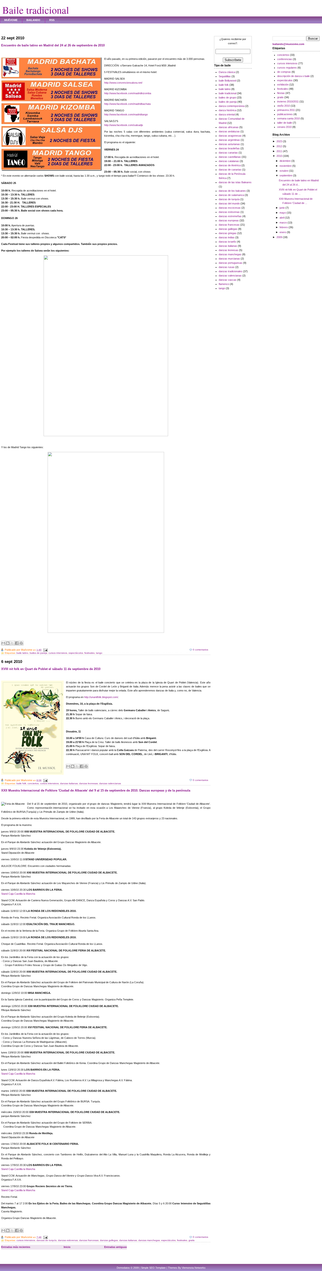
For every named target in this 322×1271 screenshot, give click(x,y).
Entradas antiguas (115, 1247)
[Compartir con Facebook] (16, 643)
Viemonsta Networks (194, 1267)
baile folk (21, 783)
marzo (284, 222)
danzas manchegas (149, 1240)
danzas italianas (69, 783)
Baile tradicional (35, 9)
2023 (280, 141)
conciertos (33, 783)
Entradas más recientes (15, 1247)
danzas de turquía (47, 1240)
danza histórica (227, 110)
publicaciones (285, 114)
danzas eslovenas (68, 1240)
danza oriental (227, 114)
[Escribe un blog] (7, 643)
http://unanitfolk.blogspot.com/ (101, 697)
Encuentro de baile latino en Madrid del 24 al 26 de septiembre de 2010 (53, 45)
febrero (284, 227)
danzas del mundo (229, 203)
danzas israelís (227, 241)
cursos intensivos (58, 653)
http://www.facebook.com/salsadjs (123, 125)
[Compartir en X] (12, 643)
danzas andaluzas (229, 131)
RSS (51, 20)
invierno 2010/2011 (288, 101)
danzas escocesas (230, 207)
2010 (280, 155)
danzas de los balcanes (232, 190)
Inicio (67, 1247)
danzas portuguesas (230, 262)
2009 (280, 237)
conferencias (284, 59)
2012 (280, 146)
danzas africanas (229, 127)
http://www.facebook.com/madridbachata (127, 103)
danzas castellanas (230, 156)
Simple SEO (148, 1267)
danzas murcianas (229, 258)
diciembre (285, 160)
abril (282, 217)
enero (283, 232)
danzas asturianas (229, 144)
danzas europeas (229, 220)
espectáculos (76, 653)
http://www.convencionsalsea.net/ (123, 82)
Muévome (10, 20)
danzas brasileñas (229, 148)
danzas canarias (228, 152)
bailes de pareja (38, 653)
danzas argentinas (229, 139)
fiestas (281, 93)
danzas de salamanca (231, 195)
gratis (191, 1240)
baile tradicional (227, 93)
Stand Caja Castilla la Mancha (18, 893)
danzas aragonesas (230, 135)
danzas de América (230, 165)
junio (282, 207)
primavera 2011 (286, 110)
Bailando (33, 20)
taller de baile (284, 122)
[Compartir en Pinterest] (21, 643)
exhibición (283, 84)
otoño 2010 (283, 105)
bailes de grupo (227, 97)
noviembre (286, 165)
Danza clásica (227, 72)
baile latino (22, 653)
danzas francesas (89, 1240)
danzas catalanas (229, 161)
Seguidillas (225, 76)
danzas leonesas (88, 783)
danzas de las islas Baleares (235, 182)
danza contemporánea (231, 106)
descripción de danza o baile (293, 76)
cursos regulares (287, 67)
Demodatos (123, 1267)
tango (99, 653)
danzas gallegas (109, 1240)
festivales (89, 653)
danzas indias (227, 237)
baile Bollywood (227, 80)
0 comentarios (200, 649)
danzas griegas (227, 233)
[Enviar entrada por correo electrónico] (45, 650)
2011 (280, 151)
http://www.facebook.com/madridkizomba (127, 93)
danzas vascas (227, 279)
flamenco (224, 284)
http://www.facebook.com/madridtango (126, 114)
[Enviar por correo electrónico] (3, 643)
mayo (283, 212)
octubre (284, 170)
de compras (284, 71)
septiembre (286, 175)
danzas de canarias (230, 169)
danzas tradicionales (230, 271)
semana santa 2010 (288, 118)
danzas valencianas (110, 783)
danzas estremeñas (230, 216)
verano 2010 (284, 127)
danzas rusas (227, 267)
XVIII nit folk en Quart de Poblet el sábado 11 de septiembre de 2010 (50, 669)
